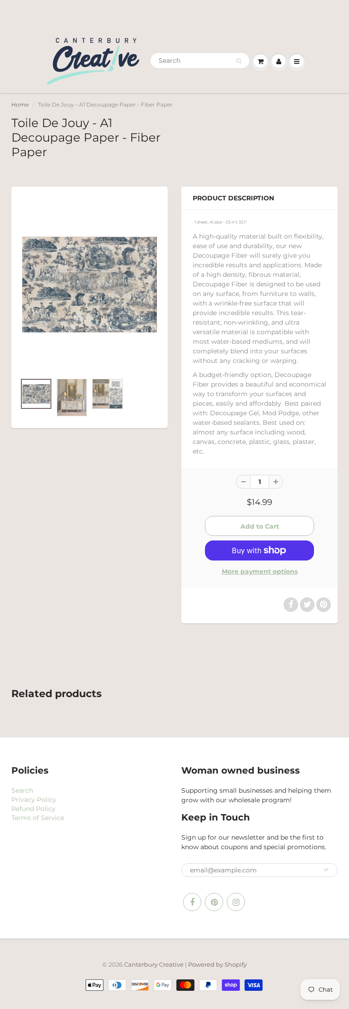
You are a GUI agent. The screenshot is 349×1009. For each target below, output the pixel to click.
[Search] (239, 61)
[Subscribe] (326, 869)
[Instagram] (236, 902)
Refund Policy (33, 809)
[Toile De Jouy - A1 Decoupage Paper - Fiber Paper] (89, 284)
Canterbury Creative (154, 964)
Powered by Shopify (217, 964)
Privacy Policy (33, 799)
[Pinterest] (214, 902)
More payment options (260, 571)
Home (20, 104)
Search (22, 790)
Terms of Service (37, 818)
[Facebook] (192, 902)
